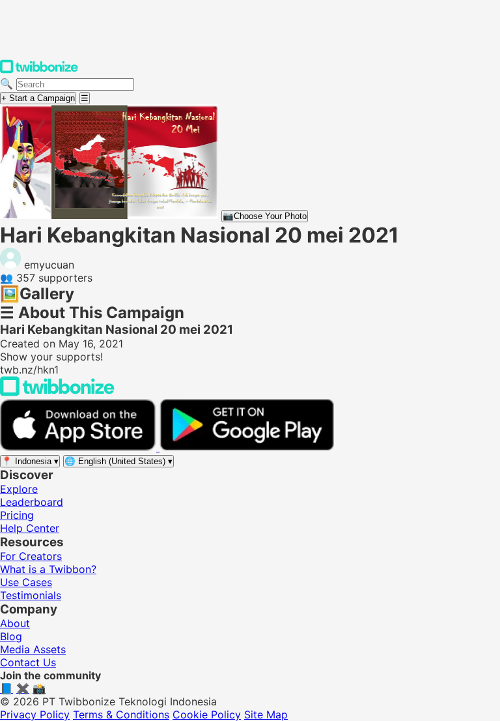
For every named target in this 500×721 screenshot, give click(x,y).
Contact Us (28, 662)
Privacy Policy (35, 714)
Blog (11, 636)
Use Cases (26, 582)
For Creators (31, 556)
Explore (19, 488)
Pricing (17, 515)
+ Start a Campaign (38, 98)
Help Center (29, 528)
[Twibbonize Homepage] (39, 70)
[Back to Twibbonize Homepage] (57, 392)
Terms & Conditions (121, 714)
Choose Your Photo (265, 216)
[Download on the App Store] (80, 447)
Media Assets (33, 649)
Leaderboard (31, 501)
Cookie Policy (207, 714)
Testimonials (30, 595)
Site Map (266, 714)
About (15, 623)
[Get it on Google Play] (247, 447)
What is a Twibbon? (48, 569)
